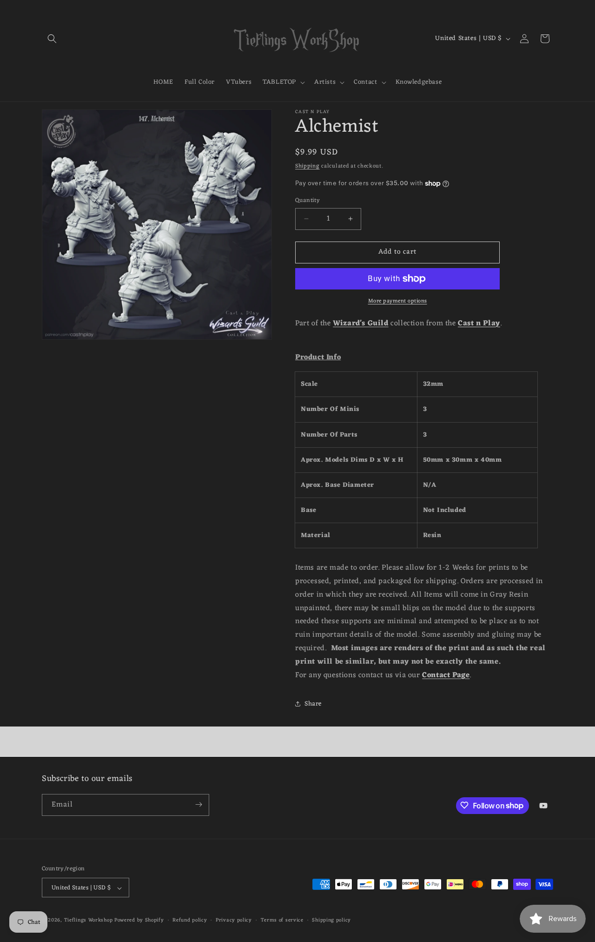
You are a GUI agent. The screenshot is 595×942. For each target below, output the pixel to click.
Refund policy (189, 920)
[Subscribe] (198, 804)
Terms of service (282, 920)
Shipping (307, 166)
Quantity (307, 200)
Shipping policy (331, 920)
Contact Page (445, 675)
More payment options (397, 301)
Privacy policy (234, 920)
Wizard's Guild (360, 323)
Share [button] (313, 704)
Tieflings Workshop (88, 920)
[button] (52, 38)
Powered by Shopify (139, 920)
